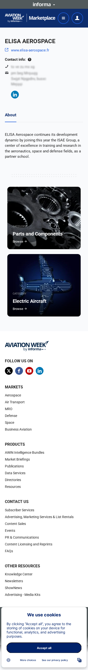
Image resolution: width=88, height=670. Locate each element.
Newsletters (14, 581)
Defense (11, 416)
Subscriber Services (19, 510)
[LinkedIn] (15, 95)
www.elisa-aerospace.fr (30, 50)
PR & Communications (22, 537)
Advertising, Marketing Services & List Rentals (39, 517)
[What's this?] (29, 59)
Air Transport (15, 402)
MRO (8, 409)
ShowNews (13, 588)
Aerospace (13, 395)
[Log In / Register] (77, 18)
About (10, 114)
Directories (13, 480)
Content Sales (15, 524)
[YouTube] (29, 371)
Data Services (15, 473)
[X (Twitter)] (9, 371)
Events (10, 530)
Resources (13, 487)
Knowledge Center (19, 574)
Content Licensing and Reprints (28, 544)
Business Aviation (18, 429)
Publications (14, 466)
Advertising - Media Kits (22, 595)
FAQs (9, 551)
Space (9, 422)
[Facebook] (19, 371)
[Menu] (63, 18)
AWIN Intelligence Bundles (24, 452)
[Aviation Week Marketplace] (30, 18)
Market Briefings (17, 459)
